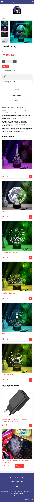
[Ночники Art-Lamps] (17, 13)
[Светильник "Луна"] (17, 195)
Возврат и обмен (18, 493)
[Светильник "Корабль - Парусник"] (17, 276)
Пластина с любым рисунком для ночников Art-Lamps (15, 461)
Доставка (13, 491)
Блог (11, 493)
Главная (3, 18)
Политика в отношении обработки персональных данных (16, 496)
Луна (3, 212)
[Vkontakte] (17, 486)
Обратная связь (28, 491)
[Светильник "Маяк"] (17, 317)
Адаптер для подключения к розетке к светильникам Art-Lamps (14, 420)
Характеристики (17, 95)
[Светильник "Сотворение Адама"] (17, 358)
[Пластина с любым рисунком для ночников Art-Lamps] (17, 444)
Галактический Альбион (9, 252)
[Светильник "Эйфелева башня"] (17, 154)
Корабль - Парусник (8, 293)
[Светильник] (21, 32)
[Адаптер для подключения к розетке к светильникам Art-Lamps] (17, 403)
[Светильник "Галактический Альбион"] (17, 236)
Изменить (10, 78)
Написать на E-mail (17, 481)
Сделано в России (29, 499)
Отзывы (17, 100)
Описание (17, 89)
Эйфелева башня (7, 171)
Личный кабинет (5, 491)
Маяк (3, 334)
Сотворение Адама (8, 374)
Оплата (20, 491)
